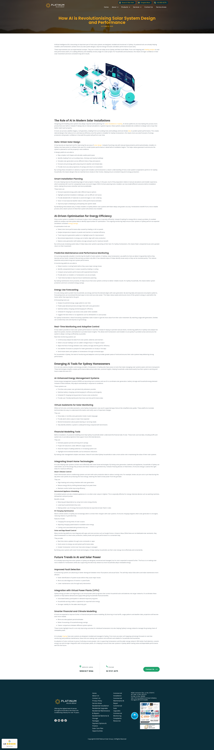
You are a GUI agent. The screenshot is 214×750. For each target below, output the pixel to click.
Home (106, 7)
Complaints (117, 718)
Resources (117, 721)
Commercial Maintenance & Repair (118, 700)
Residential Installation (100, 706)
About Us (95, 696)
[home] (55, 5)
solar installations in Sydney (113, 124)
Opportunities (97, 731)
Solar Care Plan (97, 728)
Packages (95, 721)
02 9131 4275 (112, 671)
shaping (64, 636)
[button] (115, 7)
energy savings (73, 223)
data (129, 131)
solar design (98, 145)
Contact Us (148, 7)
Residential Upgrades (100, 708)
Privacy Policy (97, 701)
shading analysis (149, 49)
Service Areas (161, 7)
